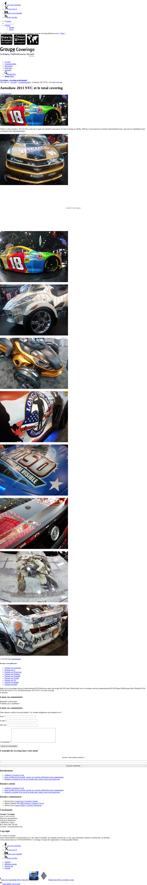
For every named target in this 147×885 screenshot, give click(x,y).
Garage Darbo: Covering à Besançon (28, 805)
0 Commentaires (15, 659)
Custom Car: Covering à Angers (26, 801)
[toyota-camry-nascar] (34, 125)
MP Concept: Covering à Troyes (32, 803)
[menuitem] (76, 21)
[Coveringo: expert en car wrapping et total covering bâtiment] (17, 56)
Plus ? (63, 33)
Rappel (11, 27)
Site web (3, 725)
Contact (7, 25)
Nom (2, 716)
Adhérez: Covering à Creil (14, 775)
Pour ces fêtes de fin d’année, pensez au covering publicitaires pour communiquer (34, 777)
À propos (8, 21)
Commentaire (5, 742)
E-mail (3, 721)
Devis (11, 29)
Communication (6, 94)
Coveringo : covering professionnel (13, 80)
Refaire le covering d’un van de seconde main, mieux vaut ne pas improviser (32, 779)
